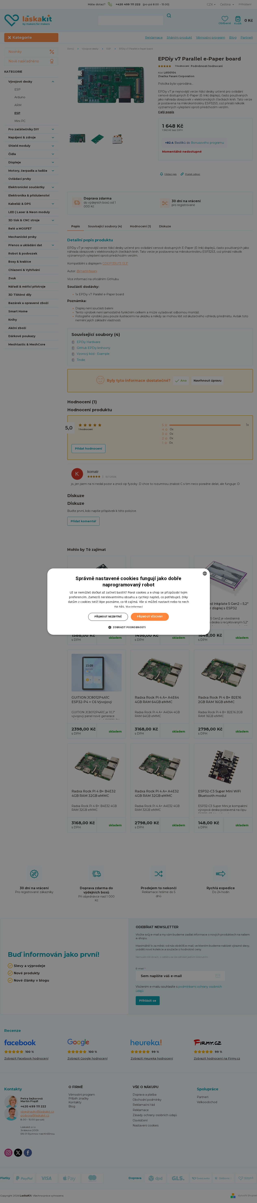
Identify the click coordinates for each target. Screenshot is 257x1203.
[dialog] (128, 601)
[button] (128, 627)
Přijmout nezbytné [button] (108, 616)
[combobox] (205, 573)
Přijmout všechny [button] (150, 616)
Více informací (134, 607)
